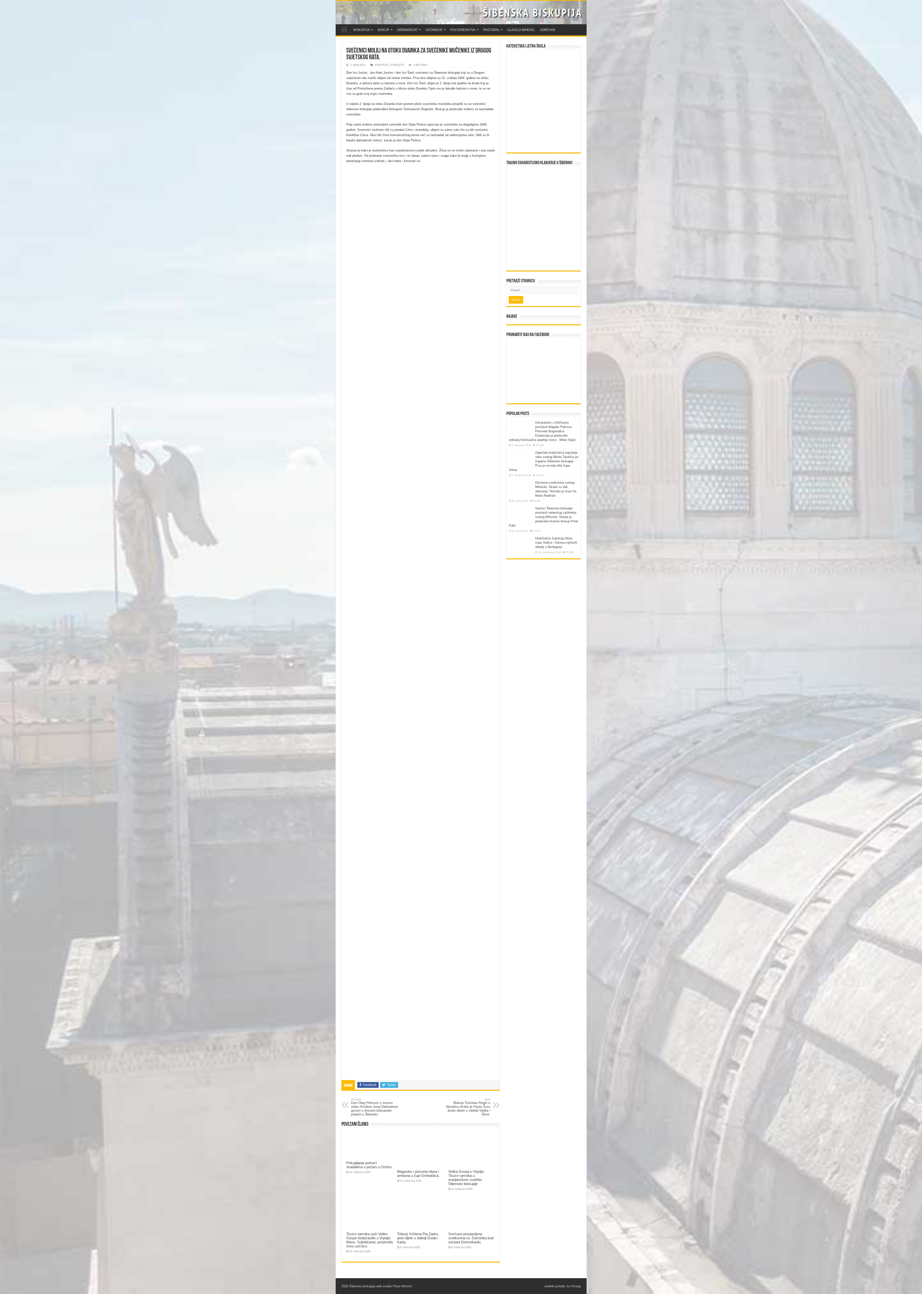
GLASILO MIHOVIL (521, 30)
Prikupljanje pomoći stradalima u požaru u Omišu (369, 1165)
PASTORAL (491, 30)
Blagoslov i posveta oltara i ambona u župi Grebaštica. (418, 1173)
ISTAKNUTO (396, 64)
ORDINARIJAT (407, 30)
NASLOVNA (344, 29)
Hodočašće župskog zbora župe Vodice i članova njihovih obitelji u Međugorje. (556, 542)
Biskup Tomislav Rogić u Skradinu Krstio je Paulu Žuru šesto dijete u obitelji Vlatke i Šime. (468, 1107)
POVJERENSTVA (462, 30)
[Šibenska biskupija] (461, 12)
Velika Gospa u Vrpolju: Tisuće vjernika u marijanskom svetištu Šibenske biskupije (466, 1177)
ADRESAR (547, 30)
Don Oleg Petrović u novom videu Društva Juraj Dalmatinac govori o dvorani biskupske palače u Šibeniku (374, 1107)
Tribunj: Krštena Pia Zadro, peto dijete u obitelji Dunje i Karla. (418, 1238)
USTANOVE (434, 30)
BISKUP (383, 30)
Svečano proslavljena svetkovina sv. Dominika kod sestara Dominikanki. (470, 1238)
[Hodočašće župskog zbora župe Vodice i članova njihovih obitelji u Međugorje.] (521, 545)
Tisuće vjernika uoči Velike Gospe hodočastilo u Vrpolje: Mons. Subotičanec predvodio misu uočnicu (369, 1240)
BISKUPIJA (361, 30)
